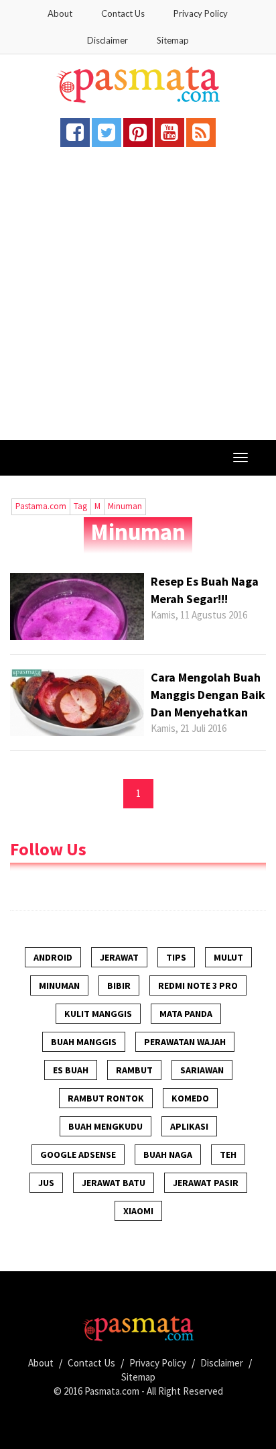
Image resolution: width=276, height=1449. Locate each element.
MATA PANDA (185, 1014)
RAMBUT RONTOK (106, 1098)
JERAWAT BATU (113, 1183)
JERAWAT (119, 957)
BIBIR (119, 985)
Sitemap (173, 40)
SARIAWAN (202, 1070)
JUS (46, 1183)
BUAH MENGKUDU (105, 1126)
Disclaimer (107, 40)
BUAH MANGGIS (84, 1042)
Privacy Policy (201, 13)
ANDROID (52, 957)
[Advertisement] (138, 295)
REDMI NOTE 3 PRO (198, 985)
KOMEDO (190, 1098)
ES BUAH (70, 1070)
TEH (228, 1154)
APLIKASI (189, 1126)
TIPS (176, 957)
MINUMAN (59, 985)
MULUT (228, 957)
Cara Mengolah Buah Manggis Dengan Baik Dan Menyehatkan (208, 694)
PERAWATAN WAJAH (185, 1042)
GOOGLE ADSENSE (78, 1154)
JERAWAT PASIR (205, 1183)
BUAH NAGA (167, 1154)
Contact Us (123, 13)
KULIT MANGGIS (98, 1014)
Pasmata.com (111, 1391)
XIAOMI (138, 1211)
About (60, 13)
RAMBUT (134, 1070)
